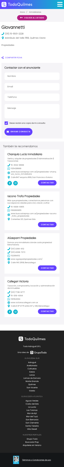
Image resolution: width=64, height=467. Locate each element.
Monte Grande (32, 381)
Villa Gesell (32, 429)
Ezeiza (32, 372)
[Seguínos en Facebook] (9, 183)
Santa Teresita (32, 426)
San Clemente (32, 422)
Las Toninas (32, 410)
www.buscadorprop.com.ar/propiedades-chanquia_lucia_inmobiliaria (33, 173)
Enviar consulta (20, 131)
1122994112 (15, 255)
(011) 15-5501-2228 (14, 33)
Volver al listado (34, 17)
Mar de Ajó (32, 413)
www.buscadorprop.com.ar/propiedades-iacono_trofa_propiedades (33, 214)
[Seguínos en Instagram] (15, 183)
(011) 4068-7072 (18, 252)
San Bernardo (32, 419)
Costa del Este (32, 404)
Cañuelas (32, 368)
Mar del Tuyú (32, 416)
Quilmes (32, 384)
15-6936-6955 (17, 206)
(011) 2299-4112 (17, 248)
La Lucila (32, 407)
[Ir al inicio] (16, 4)
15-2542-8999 (17, 165)
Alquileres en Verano (32, 445)
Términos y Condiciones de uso (36, 460)
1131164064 (15, 299)
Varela (32, 390)
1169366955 (16, 210)
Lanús (32, 375)
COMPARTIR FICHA (13, 57)
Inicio (22, 12)
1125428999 (16, 168)
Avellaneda (32, 365)
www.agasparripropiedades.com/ (26, 259)
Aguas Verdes (32, 400)
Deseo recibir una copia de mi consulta (27, 123)
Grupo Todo (32, 439)
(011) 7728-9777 (18, 292)
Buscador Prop (32, 442)
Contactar (47, 182)
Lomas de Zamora (32, 378)
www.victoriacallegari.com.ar (24, 302)
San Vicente (32, 387)
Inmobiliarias (35, 12)
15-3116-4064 (17, 295)
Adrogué (32, 362)
